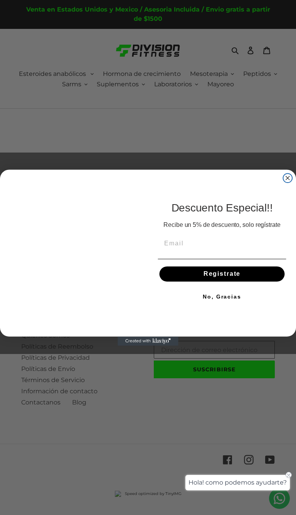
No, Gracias (222, 297)
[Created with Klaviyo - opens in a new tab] (148, 368)
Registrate (222, 273)
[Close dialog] (288, 150)
